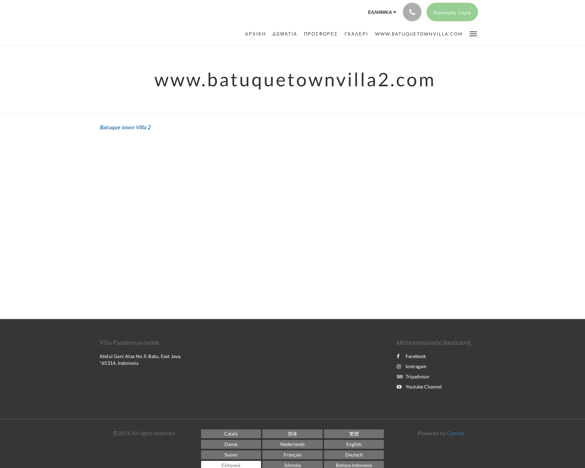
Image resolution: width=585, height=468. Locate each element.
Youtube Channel (424, 386)
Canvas (455, 433)
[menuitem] (257, 34)
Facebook (416, 356)
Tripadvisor (418, 376)
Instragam (416, 366)
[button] (473, 33)
